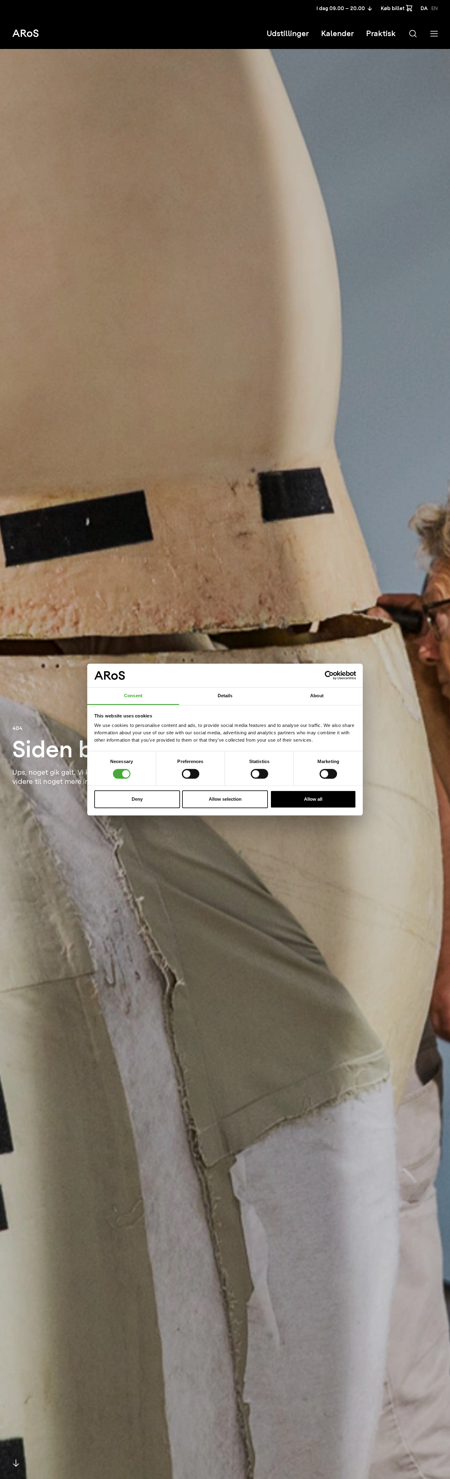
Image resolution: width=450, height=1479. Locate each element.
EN (434, 8)
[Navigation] (434, 33)
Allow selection (225, 799)
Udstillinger (288, 33)
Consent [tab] (133, 695)
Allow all (313, 799)
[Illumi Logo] (25, 33)
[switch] (190, 774)
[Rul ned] (16, 1463)
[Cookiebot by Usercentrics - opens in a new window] (329, 675)
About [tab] (317, 695)
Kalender (337, 33)
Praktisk (381, 33)
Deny (137, 799)
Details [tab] (225, 695)
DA (424, 8)
